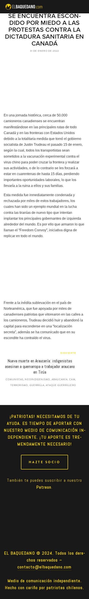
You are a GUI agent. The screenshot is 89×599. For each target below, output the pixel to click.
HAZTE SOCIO (44, 462)
